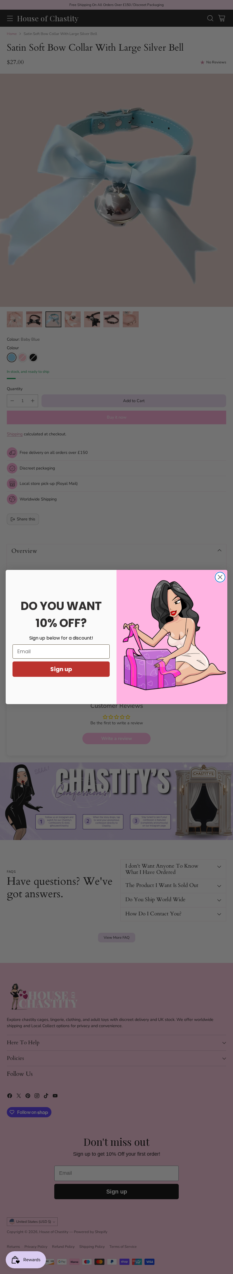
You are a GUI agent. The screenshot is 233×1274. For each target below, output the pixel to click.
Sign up (61, 669)
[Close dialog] (220, 577)
